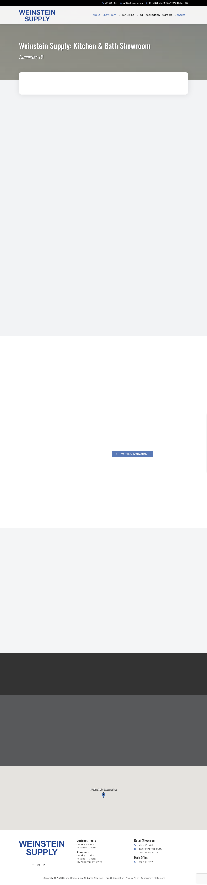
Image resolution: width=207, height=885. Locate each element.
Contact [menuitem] (180, 15)
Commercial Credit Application (46, 637)
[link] (69, 246)
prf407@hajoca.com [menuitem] (133, 3)
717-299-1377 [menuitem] (111, 3)
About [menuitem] (96, 15)
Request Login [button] (170, 575)
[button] (161, 121)
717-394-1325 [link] (146, 844)
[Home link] (41, 15)
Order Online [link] (127, 575)
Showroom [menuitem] (109, 15)
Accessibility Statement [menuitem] (153, 878)
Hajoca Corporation (72, 878)
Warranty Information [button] (133, 454)
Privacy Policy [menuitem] (132, 878)
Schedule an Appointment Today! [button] (48, 294)
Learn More (47, 173)
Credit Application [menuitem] (148, 15)
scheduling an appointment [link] (69, 277)
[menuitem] (33, 865)
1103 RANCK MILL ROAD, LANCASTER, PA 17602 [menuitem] (168, 3)
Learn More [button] (162, 177)
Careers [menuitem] (167, 15)
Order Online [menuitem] (126, 15)
